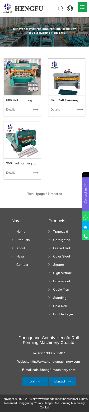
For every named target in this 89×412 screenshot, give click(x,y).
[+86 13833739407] (85, 235)
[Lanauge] (70, 8)
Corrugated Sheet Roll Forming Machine (61, 240)
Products (23, 240)
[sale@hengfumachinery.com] (85, 225)
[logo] (23, 8)
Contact (22, 264)
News (20, 256)
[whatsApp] (85, 216)
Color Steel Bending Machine (61, 256)
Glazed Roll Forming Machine (61, 248)
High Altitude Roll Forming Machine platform (62, 273)
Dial (32, 381)
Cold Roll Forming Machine (60, 306)
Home (20, 231)
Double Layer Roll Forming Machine (63, 314)
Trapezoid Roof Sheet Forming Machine (61, 232)
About (20, 248)
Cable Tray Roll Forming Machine (62, 290)
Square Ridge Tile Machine (60, 265)
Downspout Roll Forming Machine (62, 281)
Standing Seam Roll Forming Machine (61, 298)
